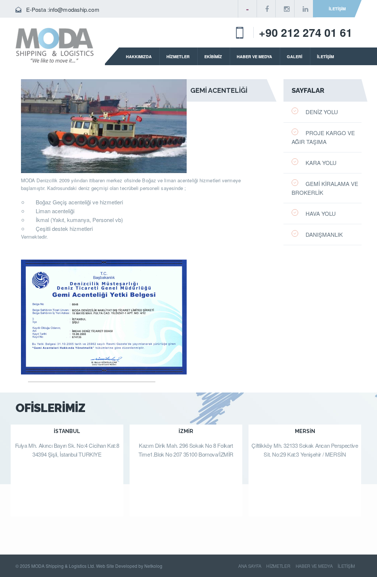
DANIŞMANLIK (324, 234)
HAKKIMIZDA (139, 56)
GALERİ (294, 56)
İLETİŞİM (337, 8)
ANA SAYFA (249, 566)
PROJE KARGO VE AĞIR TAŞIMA (323, 137)
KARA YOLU (321, 162)
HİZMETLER (178, 56)
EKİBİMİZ (213, 56)
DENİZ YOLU (322, 112)
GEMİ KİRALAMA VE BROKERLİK (325, 188)
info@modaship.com (74, 9)
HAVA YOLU (321, 213)
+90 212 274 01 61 (305, 32)
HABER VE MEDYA (254, 56)
